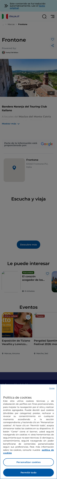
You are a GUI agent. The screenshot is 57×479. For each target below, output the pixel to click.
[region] (28, 431)
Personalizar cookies (28, 462)
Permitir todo (28, 472)
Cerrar (52, 388)
